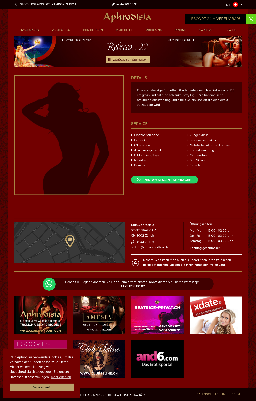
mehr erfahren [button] (61, 377)
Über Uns (154, 30)
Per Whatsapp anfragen (167, 180)
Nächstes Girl (179, 40)
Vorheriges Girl (79, 40)
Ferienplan (93, 30)
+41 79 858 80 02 (132, 286)
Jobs (231, 30)
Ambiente (124, 30)
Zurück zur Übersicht (130, 59)
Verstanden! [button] (41, 387)
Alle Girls (61, 30)
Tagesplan (30, 30)
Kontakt (206, 30)
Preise (180, 30)
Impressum (231, 394)
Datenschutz (207, 394)
